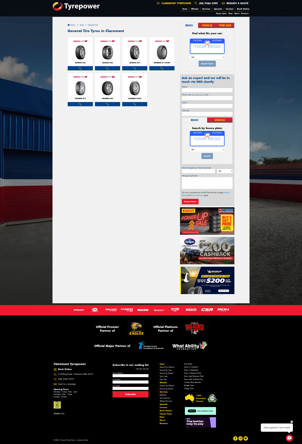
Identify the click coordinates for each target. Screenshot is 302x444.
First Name (116, 379)
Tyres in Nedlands (191, 370)
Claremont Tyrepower (176, 3)
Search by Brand (166, 373)
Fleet (230, 13)
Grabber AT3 (80, 99)
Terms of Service (196, 195)
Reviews (245, 13)
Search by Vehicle (167, 367)
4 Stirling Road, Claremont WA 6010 (75, 374)
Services (206, 9)
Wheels (194, 9)
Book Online (243, 9)
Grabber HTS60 (134, 99)
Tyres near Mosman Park (194, 376)
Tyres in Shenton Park (192, 373)
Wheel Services (166, 401)
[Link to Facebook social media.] (235, 438)
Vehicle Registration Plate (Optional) (196, 168)
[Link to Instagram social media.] (240, 438)
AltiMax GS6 (107, 63)
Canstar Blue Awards (192, 382)
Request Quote (190, 201)
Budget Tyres (189, 385)
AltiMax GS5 (80, 63)
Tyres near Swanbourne (193, 379)
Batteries (163, 395)
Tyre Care (163, 376)
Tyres (184, 9)
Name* (185, 87)
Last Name (116, 386)
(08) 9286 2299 (208, 3)
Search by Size (166, 370)
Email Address (118, 373)
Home (72, 25)
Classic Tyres (221, 13)
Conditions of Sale (82, 440)
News (236, 13)
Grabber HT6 (107, 99)
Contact (229, 9)
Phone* (195, 94)
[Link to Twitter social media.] (246, 438)
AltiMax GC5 (134, 63)
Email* (184, 102)
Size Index (188, 364)
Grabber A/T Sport (162, 63)
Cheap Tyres (189, 388)
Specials (218, 9)
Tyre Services (165, 398)
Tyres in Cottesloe (191, 367)
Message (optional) (189, 175)
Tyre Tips (163, 379)
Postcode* (186, 110)
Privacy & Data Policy (67, 440)
